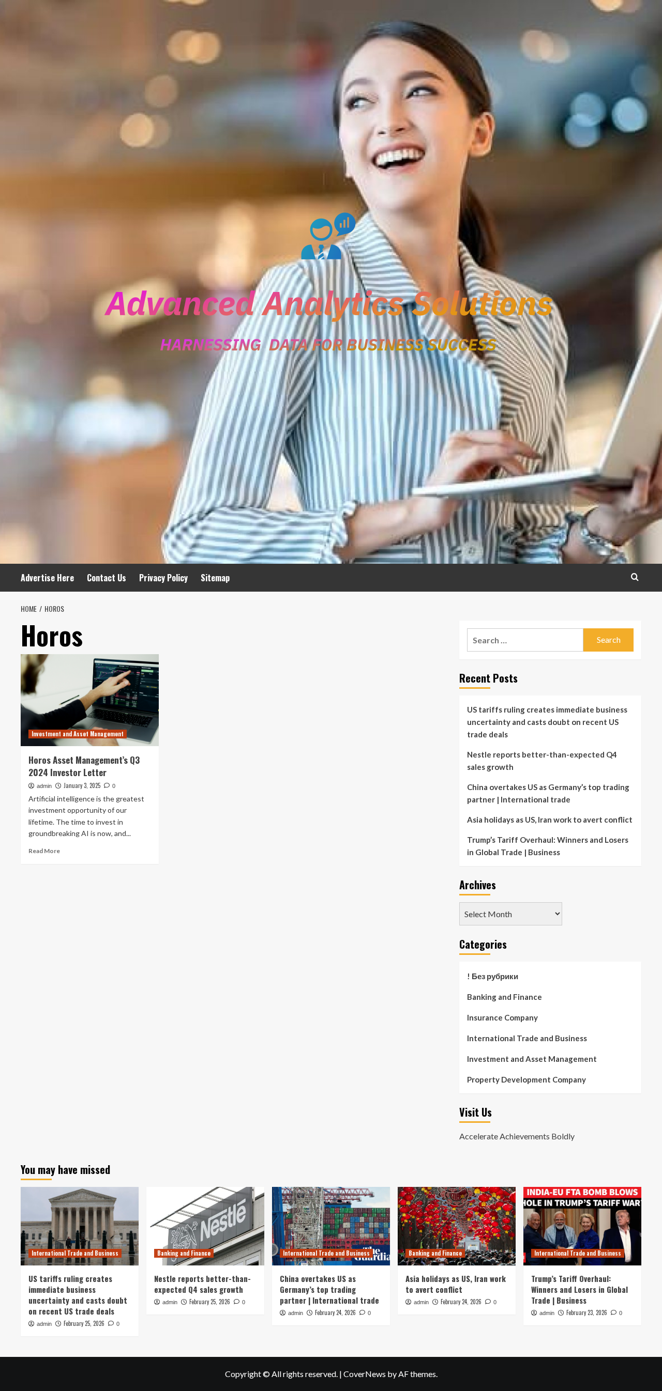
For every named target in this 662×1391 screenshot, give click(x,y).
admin (44, 786)
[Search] (634, 577)
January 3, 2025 (82, 785)
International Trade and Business (527, 1038)
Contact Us (106, 577)
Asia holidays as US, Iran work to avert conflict (550, 819)
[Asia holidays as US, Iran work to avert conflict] (457, 1226)
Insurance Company (502, 1017)
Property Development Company (526, 1079)
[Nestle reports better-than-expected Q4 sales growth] (205, 1226)
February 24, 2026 (335, 1312)
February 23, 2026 (586, 1312)
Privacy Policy (163, 577)
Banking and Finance (504, 996)
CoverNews (364, 1374)
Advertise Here (47, 577)
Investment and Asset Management (78, 734)
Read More (44, 851)
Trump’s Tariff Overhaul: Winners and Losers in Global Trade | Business (547, 846)
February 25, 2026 (84, 1323)
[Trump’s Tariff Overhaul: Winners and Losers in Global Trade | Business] (582, 1226)
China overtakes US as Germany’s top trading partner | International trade (548, 793)
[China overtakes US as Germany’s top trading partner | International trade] (331, 1226)
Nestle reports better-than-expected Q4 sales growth (542, 760)
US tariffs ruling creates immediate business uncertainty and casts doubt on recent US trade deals (547, 722)
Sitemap (215, 577)
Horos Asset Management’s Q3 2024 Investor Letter (84, 766)
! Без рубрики (492, 976)
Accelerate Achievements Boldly (517, 1136)
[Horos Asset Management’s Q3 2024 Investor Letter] (90, 700)
